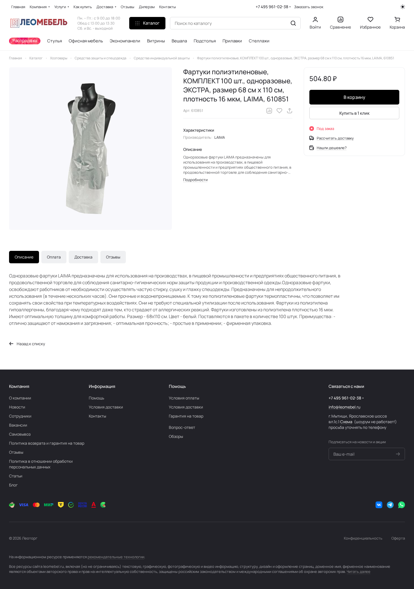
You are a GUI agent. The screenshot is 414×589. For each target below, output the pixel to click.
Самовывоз (20, 434)
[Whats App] (401, 504)
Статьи (15, 476)
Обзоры (176, 436)
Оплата (54, 257)
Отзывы (113, 257)
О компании (20, 398)
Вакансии (18, 425)
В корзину (354, 97)
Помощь (96, 398)
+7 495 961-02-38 (272, 6)
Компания (19, 386)
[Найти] (293, 23)
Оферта (398, 538)
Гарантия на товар (186, 416)
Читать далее (358, 571)
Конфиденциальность (363, 538)
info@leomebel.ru (344, 407)
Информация (102, 386)
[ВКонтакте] (379, 504)
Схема (346, 421)
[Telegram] (390, 504)
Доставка (83, 257)
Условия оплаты (184, 398)
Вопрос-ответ (182, 427)
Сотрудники (20, 416)
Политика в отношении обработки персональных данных (41, 464)
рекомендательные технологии (116, 556)
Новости (17, 407)
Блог (13, 485)
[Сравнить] (269, 111)
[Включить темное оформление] (402, 7)
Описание (24, 257)
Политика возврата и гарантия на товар (46, 443)
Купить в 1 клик (354, 113)
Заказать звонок (308, 7)
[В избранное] (279, 111)
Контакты (97, 416)
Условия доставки (106, 407)
